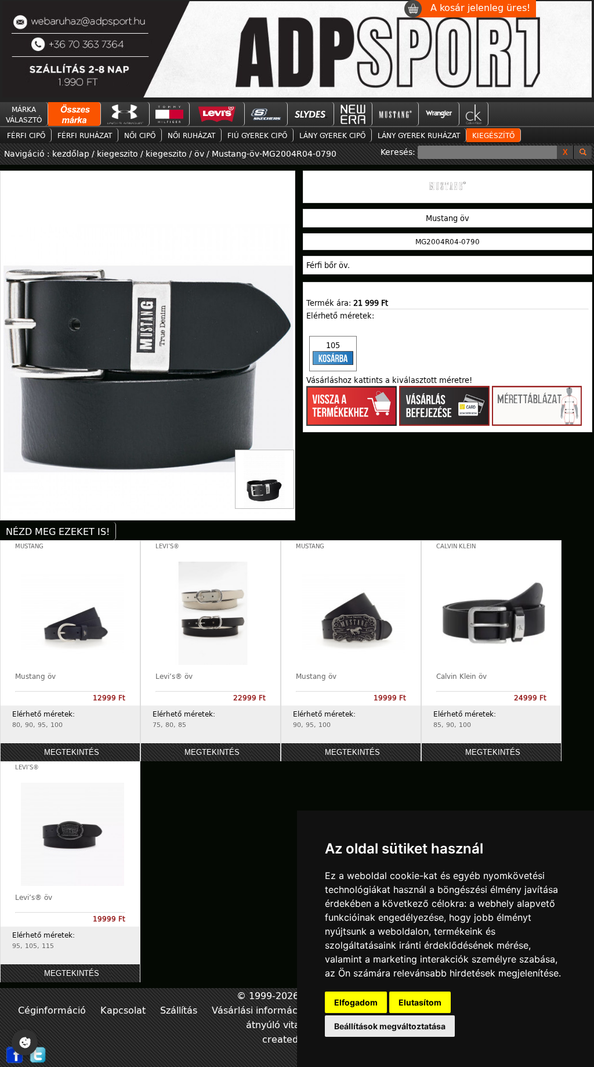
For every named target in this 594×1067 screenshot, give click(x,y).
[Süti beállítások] (25, 1042)
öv (199, 153)
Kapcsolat (124, 1010)
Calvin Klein (456, 546)
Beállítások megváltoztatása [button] (390, 1026)
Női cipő (139, 135)
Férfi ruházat (84, 135)
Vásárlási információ (260, 1010)
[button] (333, 353)
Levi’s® (167, 546)
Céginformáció (53, 1010)
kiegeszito (117, 153)
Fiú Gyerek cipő (257, 135)
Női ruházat (191, 135)
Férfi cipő (26, 135)
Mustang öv (35, 676)
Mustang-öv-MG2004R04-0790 (274, 153)
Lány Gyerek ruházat (419, 135)
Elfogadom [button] (356, 1002)
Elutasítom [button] (420, 1002)
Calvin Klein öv (461, 676)
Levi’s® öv (174, 676)
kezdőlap (72, 153)
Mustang (29, 546)
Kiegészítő (493, 135)
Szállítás (180, 1010)
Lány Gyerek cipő (332, 135)
